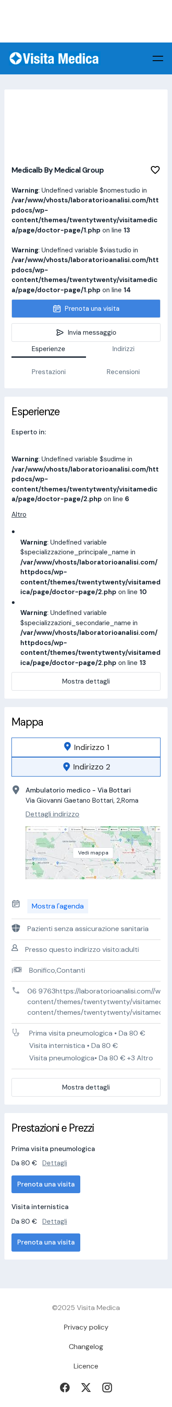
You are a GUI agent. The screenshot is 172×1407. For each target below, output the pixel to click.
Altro (18, 514)
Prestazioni (49, 371)
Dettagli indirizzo (52, 814)
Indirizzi (123, 348)
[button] (158, 58)
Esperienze (48, 348)
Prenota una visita (46, 1184)
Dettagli (54, 1163)
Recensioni (123, 371)
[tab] (86, 747)
